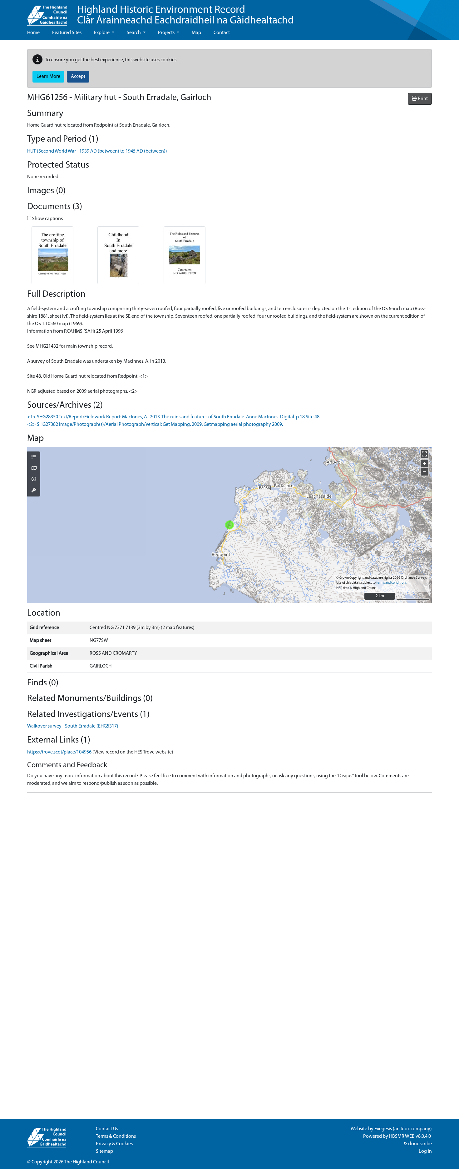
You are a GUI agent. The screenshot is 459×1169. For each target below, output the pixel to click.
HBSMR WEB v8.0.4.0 (410, 1136)
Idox (405, 1128)
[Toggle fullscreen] (424, 454)
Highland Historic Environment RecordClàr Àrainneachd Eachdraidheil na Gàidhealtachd (185, 15)
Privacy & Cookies (114, 1143)
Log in (425, 1151)
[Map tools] (33, 490)
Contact (222, 32)
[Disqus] (229, 876)
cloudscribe (420, 1143)
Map (196, 32)
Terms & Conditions (116, 1136)
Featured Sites (66, 32)
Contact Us (107, 1128)
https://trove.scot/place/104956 (59, 752)
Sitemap (104, 1151)
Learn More (48, 76)
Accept (78, 76)
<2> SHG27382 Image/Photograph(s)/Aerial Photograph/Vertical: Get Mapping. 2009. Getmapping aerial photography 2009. (155, 424)
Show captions (47, 218)
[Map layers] (33, 457)
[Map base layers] (33, 468)
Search (134, 32)
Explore (102, 32)
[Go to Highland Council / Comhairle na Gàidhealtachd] (47, 13)
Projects (166, 32)
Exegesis (383, 1128)
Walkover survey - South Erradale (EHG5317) (72, 726)
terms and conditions (391, 583)
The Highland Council (86, 1162)
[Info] (33, 479)
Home (33, 32)
